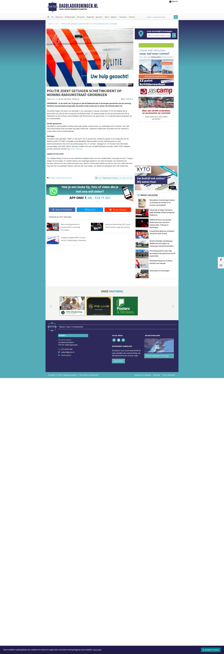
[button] (48, 306)
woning (58, 178)
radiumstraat (67, 178)
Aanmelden (118, 361)
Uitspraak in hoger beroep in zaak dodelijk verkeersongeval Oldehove (162, 212)
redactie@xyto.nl (67, 352)
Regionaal (90, 17)
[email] (221, 265)
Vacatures (123, 17)
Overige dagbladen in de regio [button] (157, 356)
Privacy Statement (168, 375)
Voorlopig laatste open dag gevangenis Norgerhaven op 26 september (162, 253)
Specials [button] (99, 17)
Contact (132, 17)
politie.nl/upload (76, 149)
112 (52, 17)
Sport (107, 17)
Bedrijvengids (70, 17)
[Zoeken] (176, 17)
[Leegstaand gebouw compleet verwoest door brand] (142, 234)
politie (51, 178)
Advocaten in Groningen (160, 271)
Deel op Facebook (64, 209)
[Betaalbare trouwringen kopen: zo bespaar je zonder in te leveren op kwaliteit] (142, 203)
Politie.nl (129, 99)
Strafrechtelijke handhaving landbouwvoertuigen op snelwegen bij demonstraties (161, 243)
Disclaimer (156, 375)
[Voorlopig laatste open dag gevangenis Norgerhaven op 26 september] (142, 254)
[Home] (48, 17)
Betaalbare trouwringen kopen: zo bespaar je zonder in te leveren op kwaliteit (162, 202)
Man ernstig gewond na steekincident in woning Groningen (70, 227)
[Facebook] (114, 340)
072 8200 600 (66, 349)
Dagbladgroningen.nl (78, 6)
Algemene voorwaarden (143, 375)
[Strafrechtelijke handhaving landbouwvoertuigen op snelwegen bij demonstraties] (142, 244)
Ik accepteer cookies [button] (211, 650)
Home (50, 24)
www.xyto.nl (66, 355)
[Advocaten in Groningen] (142, 273)
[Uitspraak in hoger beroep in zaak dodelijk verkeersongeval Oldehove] (142, 213)
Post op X (91, 209)
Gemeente (81, 17)
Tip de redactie (119, 209)
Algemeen (59, 17)
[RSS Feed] (123, 340)
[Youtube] (119, 340)
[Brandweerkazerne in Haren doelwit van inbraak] (142, 263)
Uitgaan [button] (113, 17)
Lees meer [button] (97, 650)
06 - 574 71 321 (99, 198)
